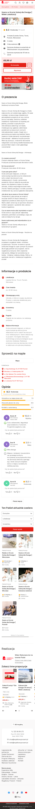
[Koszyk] (27, 3)
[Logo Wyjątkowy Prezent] (6, 3)
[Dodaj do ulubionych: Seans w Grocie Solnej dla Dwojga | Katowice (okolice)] (31, 569)
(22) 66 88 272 (19, 731)
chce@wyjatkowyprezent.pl (18, 739)
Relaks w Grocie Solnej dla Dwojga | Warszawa (9, 554)
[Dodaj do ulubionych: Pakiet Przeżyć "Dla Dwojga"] (15, 670)
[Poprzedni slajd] (3, 710)
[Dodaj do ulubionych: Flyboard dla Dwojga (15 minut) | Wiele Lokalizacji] (31, 670)
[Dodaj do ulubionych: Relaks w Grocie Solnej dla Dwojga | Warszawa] (14, 535)
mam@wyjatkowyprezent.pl (18, 742)
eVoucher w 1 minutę (25, 750)
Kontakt (20, 761)
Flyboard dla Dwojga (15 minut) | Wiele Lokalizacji (25, 688)
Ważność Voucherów (9, 763)
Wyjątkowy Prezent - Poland (11, 781)
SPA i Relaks (14, 7)
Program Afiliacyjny (8, 758)
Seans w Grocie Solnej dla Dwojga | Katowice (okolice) (25, 587)
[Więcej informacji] (19, 44)
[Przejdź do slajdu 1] (16, 710)
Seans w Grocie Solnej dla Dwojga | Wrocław (9, 587)
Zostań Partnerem (8, 754)
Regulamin (21, 756)
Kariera (20, 758)
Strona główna (5, 7)
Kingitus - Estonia (7, 774)
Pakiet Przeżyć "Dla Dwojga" (9, 686)
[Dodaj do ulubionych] (29, 65)
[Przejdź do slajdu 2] (19, 710)
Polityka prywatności (11, 803)
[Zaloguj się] (20, 3)
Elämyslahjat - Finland (9, 772)
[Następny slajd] (31, 710)
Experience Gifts (7, 770)
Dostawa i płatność (8, 761)
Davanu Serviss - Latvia (10, 776)
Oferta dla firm (6, 756)
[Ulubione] (23, 3)
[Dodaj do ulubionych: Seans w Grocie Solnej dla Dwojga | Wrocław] (14, 569)
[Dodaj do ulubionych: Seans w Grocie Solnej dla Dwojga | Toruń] (31, 535)
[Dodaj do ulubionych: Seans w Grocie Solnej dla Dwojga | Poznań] (14, 603)
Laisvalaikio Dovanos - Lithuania (12, 779)
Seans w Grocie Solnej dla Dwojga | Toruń (25, 554)
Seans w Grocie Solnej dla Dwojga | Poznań (9, 621)
